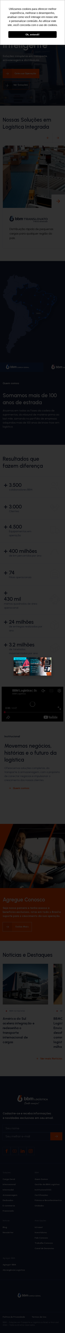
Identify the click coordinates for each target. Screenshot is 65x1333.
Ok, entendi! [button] (33, 34)
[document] (32, 666)
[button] (47, 662)
